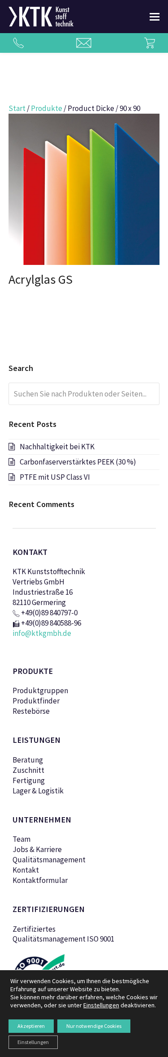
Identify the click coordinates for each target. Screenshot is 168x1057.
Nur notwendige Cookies (93, 1026)
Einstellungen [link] (101, 1005)
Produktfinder (36, 701)
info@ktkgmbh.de (42, 633)
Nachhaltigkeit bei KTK (57, 447)
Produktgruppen (40, 690)
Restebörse (31, 711)
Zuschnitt (28, 770)
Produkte (46, 108)
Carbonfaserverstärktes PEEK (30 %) (78, 462)
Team (21, 839)
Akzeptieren (31, 1026)
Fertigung (29, 780)
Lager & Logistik (38, 791)
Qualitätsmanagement (49, 860)
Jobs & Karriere (37, 849)
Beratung (28, 760)
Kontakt (26, 870)
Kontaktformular (40, 880)
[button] (154, 16)
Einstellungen (33, 1042)
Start (17, 108)
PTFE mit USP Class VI (55, 477)
